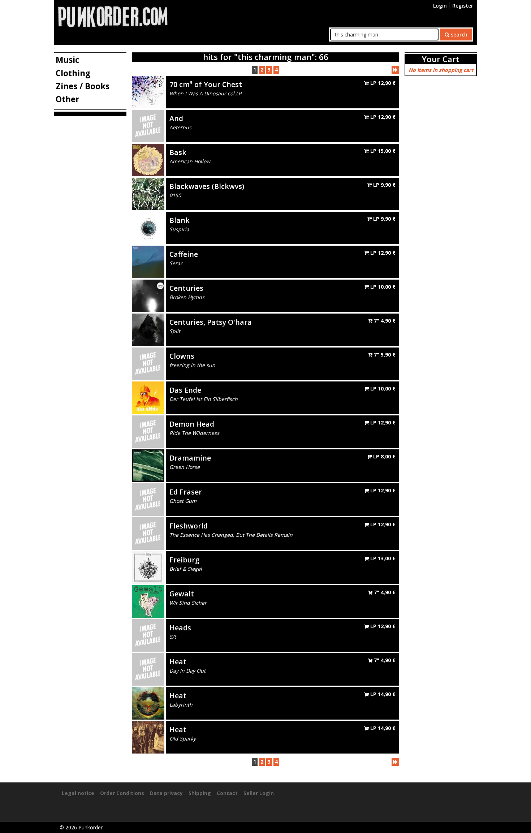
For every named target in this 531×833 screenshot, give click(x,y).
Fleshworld (188, 526)
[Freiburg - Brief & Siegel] (148, 567)
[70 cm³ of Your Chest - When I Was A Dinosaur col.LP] (148, 91)
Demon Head (191, 424)
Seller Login (258, 793)
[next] (395, 70)
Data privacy (166, 793)
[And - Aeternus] (148, 125)
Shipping (200, 793)
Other (67, 99)
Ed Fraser (185, 492)
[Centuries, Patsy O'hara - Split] (148, 329)
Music (67, 59)
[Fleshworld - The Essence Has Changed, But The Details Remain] (148, 533)
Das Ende (185, 390)
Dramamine (190, 458)
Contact (227, 793)
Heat (177, 661)
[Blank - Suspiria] (148, 227)
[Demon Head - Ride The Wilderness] (148, 431)
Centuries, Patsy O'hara (210, 322)
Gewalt (181, 594)
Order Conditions (122, 793)
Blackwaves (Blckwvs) (206, 186)
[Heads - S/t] (148, 634)
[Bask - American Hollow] (148, 159)
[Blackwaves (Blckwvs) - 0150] (148, 193)
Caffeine (183, 254)
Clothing (73, 73)
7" (384, 320)
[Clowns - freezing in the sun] (148, 363)
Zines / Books (82, 86)
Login (440, 5)
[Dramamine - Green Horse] (148, 465)
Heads (180, 628)
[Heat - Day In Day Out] (148, 668)
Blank (179, 220)
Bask (177, 152)
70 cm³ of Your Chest (205, 84)
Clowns (181, 356)
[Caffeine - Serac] (148, 261)
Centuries (186, 288)
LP (382, 82)
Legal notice (78, 793)
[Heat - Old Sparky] (148, 736)
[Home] (113, 16)
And (176, 118)
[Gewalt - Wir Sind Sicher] (148, 600)
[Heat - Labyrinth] (148, 702)
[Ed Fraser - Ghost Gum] (148, 499)
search (458, 34)
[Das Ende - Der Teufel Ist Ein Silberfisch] (148, 397)
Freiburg (184, 560)
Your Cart (440, 59)
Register (462, 5)
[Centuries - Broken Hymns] (148, 295)
